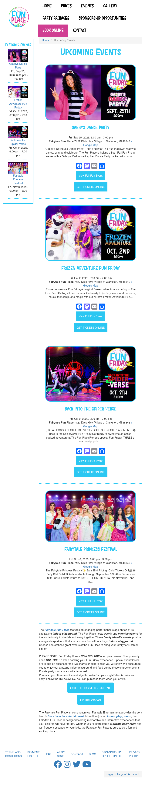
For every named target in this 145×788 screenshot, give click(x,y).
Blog (92, 754)
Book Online (53, 30)
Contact (79, 30)
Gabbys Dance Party (18, 65)
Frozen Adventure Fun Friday (18, 103)
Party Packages (55, 18)
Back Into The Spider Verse (18, 142)
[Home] (19, 17)
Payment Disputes (33, 754)
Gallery (110, 6)
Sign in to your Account (122, 774)
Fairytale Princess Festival (18, 179)
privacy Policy (134, 754)
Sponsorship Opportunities (102, 18)
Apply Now (61, 754)
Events (87, 6)
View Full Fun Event (91, 175)
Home (47, 6)
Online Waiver (90, 699)
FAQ (48, 754)
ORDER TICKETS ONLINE (90, 687)
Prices (66, 6)
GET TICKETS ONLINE (91, 187)
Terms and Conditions (13, 754)
